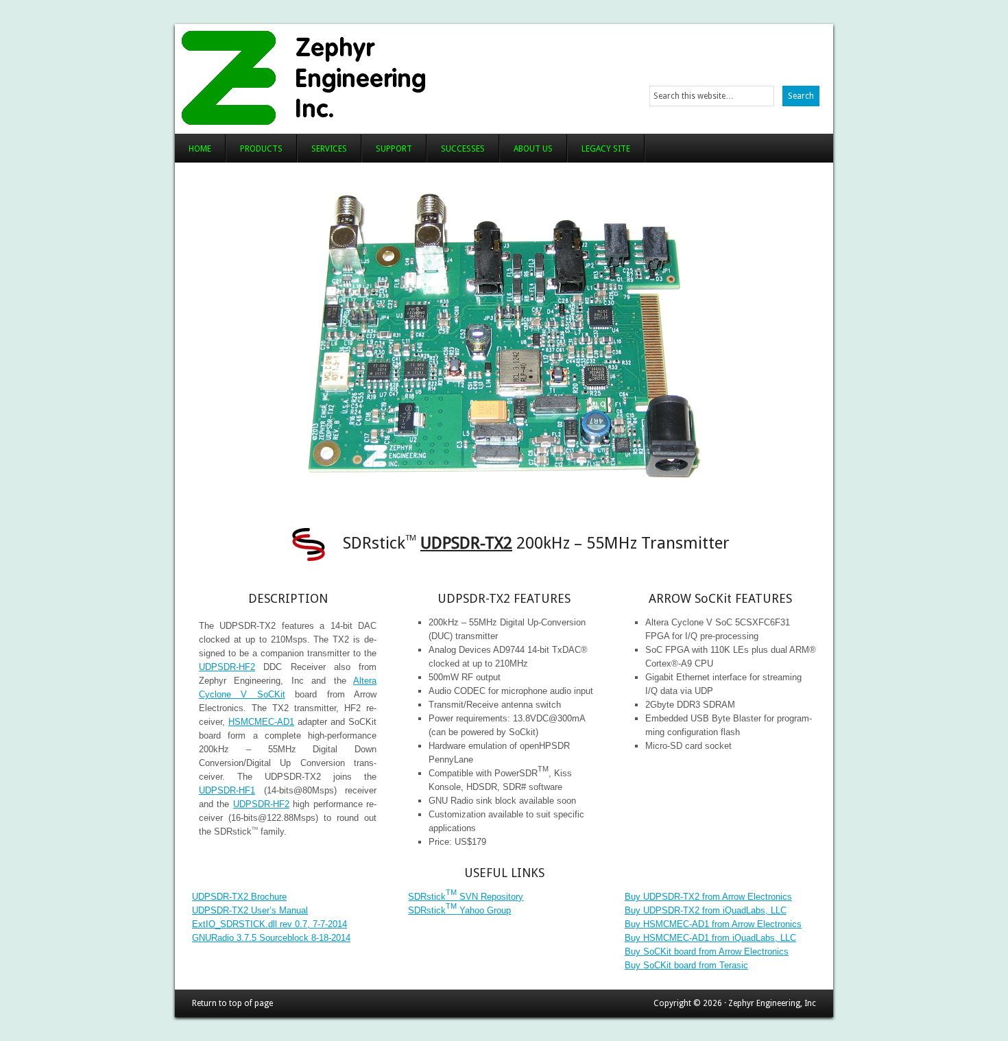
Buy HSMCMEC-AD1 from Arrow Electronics (713, 924)
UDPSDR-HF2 (227, 667)
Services (329, 149)
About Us (533, 149)
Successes (463, 149)
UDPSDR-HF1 (227, 790)
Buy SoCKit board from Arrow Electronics (707, 951)
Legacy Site (605, 149)
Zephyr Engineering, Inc (344, 75)
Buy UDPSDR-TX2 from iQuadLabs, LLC (706, 910)
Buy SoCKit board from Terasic (686, 965)
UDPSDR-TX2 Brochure (239, 897)
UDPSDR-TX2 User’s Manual (250, 910)
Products (261, 149)
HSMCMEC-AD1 (261, 722)
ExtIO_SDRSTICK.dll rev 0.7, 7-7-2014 (269, 924)
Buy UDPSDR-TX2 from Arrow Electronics (708, 897)
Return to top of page (232, 1003)
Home (200, 149)
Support (394, 149)
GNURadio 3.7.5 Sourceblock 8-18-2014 (271, 938)
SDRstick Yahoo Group (459, 910)
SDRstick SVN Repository (465, 897)
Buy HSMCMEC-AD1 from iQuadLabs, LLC (710, 938)
